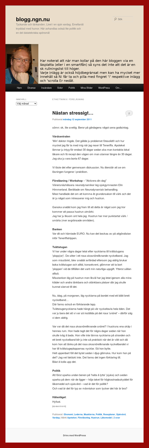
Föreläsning (84, 417)
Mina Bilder (86, 87)
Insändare (46, 87)
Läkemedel (106, 417)
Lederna (78, 414)
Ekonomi (68, 414)
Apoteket (72, 417)
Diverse (31, 87)
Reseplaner (109, 414)
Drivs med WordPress (74, 435)
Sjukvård (121, 414)
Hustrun (95, 417)
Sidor (60, 87)
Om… (119, 87)
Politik (72, 87)
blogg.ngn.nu (33, 19)
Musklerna (89, 414)
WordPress (104, 87)
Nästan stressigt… (72, 112)
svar (117, 417)
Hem (19, 87)
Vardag (56, 417)
